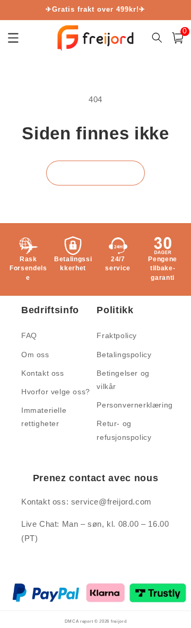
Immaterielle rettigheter (43, 417)
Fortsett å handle (95, 173)
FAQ (29, 335)
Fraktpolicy (117, 335)
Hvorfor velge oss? (55, 391)
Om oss (35, 354)
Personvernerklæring (132, 405)
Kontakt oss (42, 373)
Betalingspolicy (124, 354)
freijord (119, 621)
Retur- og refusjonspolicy (124, 430)
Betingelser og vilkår (123, 380)
